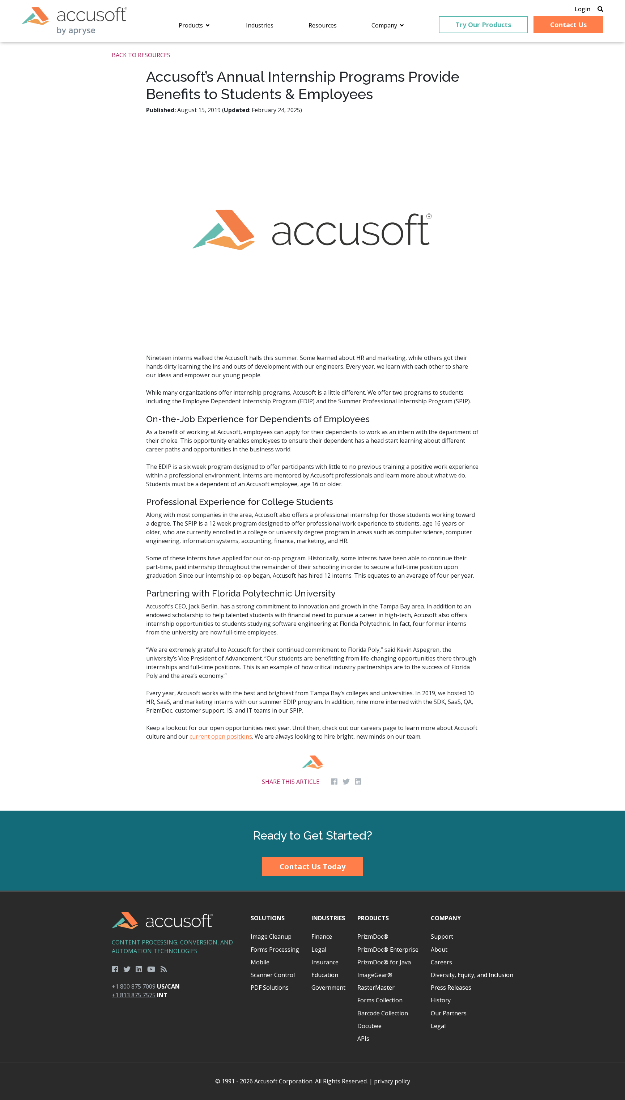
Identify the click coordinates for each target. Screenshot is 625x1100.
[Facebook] (115, 969)
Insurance (325, 962)
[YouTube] (151, 969)
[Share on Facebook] (334, 781)
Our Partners (449, 1013)
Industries (328, 918)
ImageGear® (374, 975)
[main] (312, 426)
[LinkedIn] (139, 969)
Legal (318, 950)
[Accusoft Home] (74, 21)
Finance (321, 936)
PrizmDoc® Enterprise (387, 950)
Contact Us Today (312, 866)
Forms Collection (380, 1000)
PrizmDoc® (372, 936)
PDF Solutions (270, 987)
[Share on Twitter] (346, 781)
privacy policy (392, 1081)
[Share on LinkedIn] (358, 781)
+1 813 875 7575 (134, 995)
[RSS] (164, 969)
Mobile (260, 962)
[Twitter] (127, 969)
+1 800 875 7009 (134, 986)
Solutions (268, 918)
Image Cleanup (271, 936)
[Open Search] (600, 9)
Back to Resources (141, 55)
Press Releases (451, 987)
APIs (363, 1038)
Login (582, 9)
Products (373, 918)
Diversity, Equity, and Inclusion (472, 975)
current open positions (221, 736)
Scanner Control (273, 975)
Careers (441, 962)
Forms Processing (275, 950)
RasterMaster (376, 987)
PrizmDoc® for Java (384, 962)
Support (442, 936)
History (441, 1000)
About (439, 950)
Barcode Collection (382, 1013)
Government (328, 987)
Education (324, 975)
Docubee (369, 1026)
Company (446, 918)
